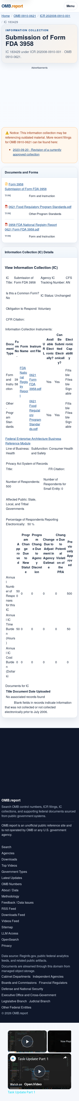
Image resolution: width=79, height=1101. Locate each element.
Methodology (10, 896)
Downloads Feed (13, 914)
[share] (65, 1057)
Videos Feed (10, 921)
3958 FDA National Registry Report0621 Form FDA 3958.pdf (31, 226)
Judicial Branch (39, 1001)
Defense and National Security (22, 989)
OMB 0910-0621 (25, 15)
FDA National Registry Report (24, 382)
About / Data (10, 890)
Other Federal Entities (16, 1007)
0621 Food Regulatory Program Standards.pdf (40, 207)
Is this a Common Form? (22, 293)
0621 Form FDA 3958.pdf (35, 382)
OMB (12, 6)
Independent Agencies (48, 976)
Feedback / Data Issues (18, 902)
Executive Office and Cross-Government (29, 995)
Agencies (8, 853)
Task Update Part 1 (33, 1058)
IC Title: (9, 280)
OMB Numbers (12, 884)
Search (6, 847)
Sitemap (7, 927)
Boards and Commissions (19, 982)
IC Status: (48, 295)
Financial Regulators (53, 982)
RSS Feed (9, 908)
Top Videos (9, 865)
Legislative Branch (14, 1001)
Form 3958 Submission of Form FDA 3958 (26, 186)
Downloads (9, 859)
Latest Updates (12, 877)
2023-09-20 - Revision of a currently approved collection (37, 152)
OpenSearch (10, 939)
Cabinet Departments (16, 976)
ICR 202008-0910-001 (55, 15)
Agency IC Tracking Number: (53, 280)
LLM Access (10, 933)
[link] (13, 1058)
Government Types (14, 871)
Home (6, 15)
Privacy (7, 945)
